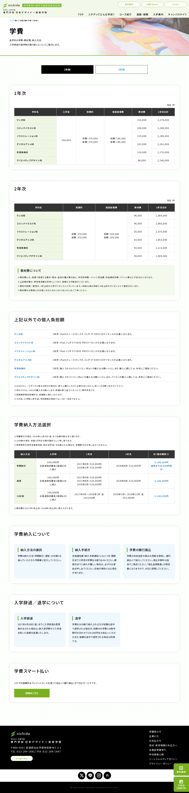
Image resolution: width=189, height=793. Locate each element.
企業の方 (154, 736)
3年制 (121, 69)
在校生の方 (155, 741)
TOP (81, 14)
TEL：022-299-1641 (23, 751)
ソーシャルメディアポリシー (163, 759)
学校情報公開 (156, 754)
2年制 (67, 69)
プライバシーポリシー (160, 763)
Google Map (21, 758)
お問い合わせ (152, 4)
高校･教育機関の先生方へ (163, 745)
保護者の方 (155, 731)
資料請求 (129, 4)
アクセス (175, 4)
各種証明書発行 (157, 750)
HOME (12, 20)
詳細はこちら (32, 693)
